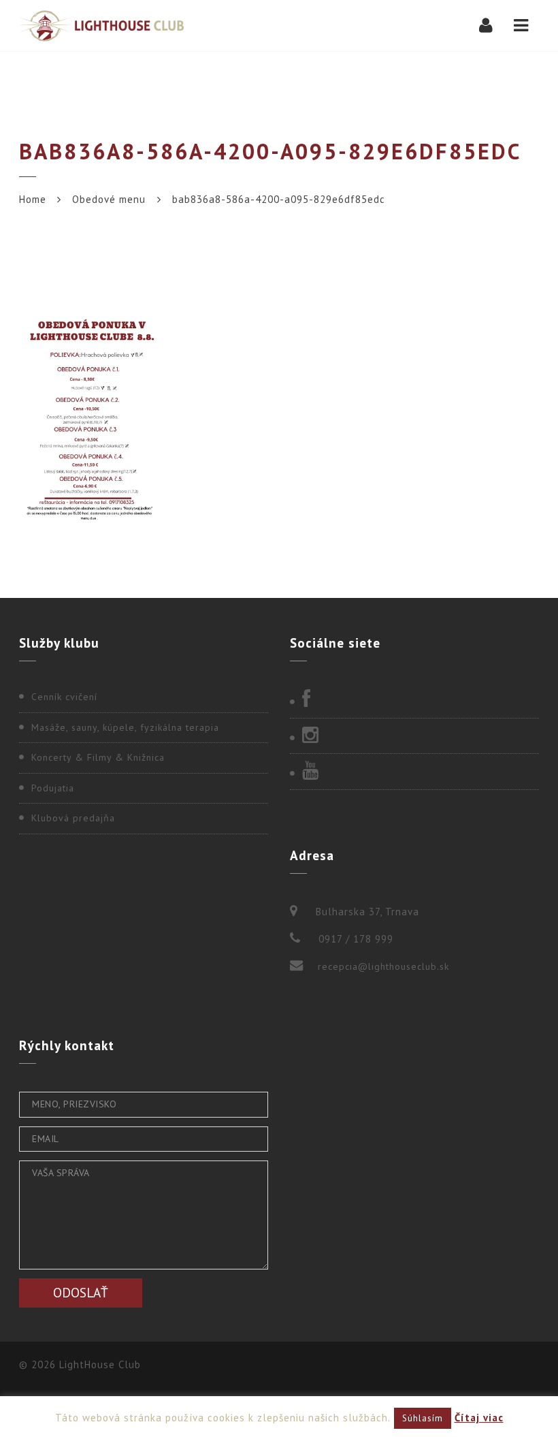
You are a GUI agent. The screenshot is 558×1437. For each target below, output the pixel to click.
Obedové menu (109, 199)
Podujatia (52, 788)
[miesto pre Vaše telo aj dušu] (101, 25)
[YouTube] (414, 772)
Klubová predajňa (73, 818)
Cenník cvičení (64, 697)
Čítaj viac (479, 1417)
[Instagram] (414, 736)
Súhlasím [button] (422, 1418)
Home (32, 199)
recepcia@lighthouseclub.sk (383, 966)
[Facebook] (414, 700)
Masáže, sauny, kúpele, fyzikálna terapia (125, 727)
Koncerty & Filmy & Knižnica (98, 757)
